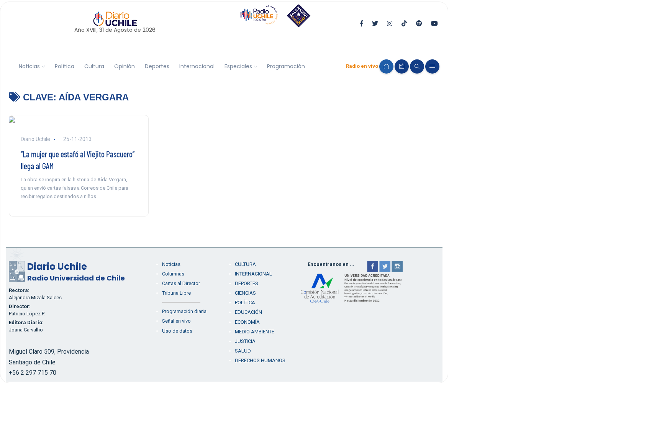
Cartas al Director (181, 283)
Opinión (124, 66)
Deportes (157, 66)
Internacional (197, 66)
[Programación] (402, 66)
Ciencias (245, 293)
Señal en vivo (176, 321)
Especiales (238, 66)
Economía (247, 322)
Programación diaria (184, 311)
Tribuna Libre (176, 293)
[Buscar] (417, 66)
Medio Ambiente (254, 332)
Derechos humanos (260, 360)
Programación (286, 66)
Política (64, 66)
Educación (248, 312)
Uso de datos (177, 331)
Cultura (94, 66)
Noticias (29, 66)
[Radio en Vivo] (386, 66)
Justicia (245, 341)
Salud (243, 351)
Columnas (173, 274)
